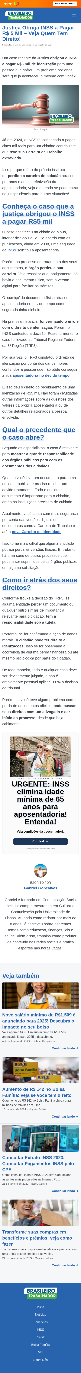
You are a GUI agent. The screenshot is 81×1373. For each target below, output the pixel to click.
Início (40, 1307)
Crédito (40, 1337)
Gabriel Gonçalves (23, 45)
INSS (40, 1329)
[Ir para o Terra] (11, 4)
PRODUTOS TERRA (65, 3)
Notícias (40, 1314)
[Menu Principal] (74, 15)
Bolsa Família (40, 1344)
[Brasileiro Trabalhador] (19, 15)
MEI (40, 1352)
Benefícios (41, 1322)
